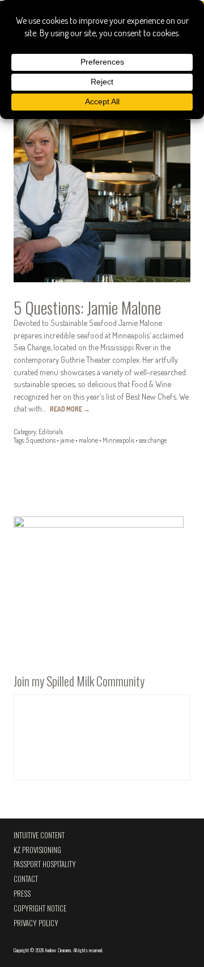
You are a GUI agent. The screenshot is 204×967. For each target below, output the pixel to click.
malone (88, 440)
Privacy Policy (36, 923)
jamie (67, 440)
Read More (70, 409)
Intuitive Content (39, 835)
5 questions (41, 440)
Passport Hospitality (45, 864)
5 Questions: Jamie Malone (87, 307)
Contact (26, 878)
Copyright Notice (40, 908)
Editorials (51, 431)
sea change (153, 440)
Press (22, 893)
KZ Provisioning (37, 850)
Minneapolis (118, 440)
